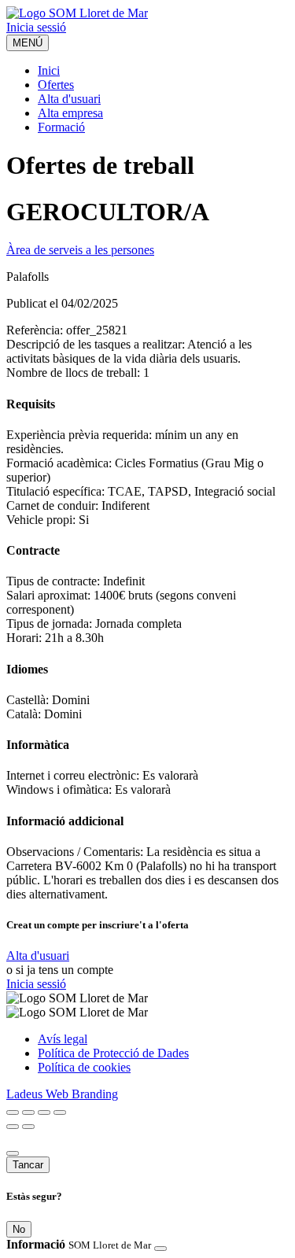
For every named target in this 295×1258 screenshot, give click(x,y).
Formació (61, 127)
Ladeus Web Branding (62, 1094)
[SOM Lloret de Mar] (77, 13)
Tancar (28, 1165)
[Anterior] (12, 1126)
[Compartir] (28, 1112)
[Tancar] (12, 1153)
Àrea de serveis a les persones (80, 249)
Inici (49, 70)
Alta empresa (70, 113)
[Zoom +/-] (59, 1112)
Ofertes (56, 84)
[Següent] (28, 1126)
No (19, 1229)
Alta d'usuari (69, 98)
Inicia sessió (36, 27)
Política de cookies (84, 1067)
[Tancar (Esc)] (12, 1112)
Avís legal (62, 1039)
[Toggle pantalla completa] (44, 1112)
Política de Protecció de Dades (113, 1053)
